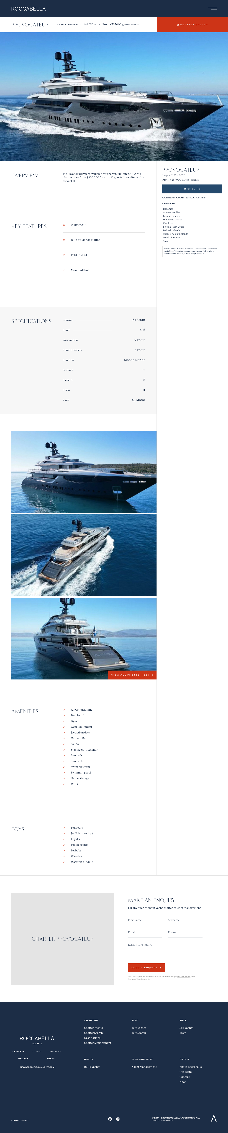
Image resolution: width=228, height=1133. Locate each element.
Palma (23, 1058)
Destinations (92, 1038)
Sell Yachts (186, 1028)
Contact (185, 1077)
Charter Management (97, 1043)
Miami (51, 1058)
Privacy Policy (183, 976)
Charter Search (93, 1033)
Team (183, 1033)
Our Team (186, 1072)
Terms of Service (136, 979)
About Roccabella (191, 1067)
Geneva (56, 1051)
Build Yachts (92, 1067)
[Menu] (212, 8)
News (183, 1082)
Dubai (37, 1051)
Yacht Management (144, 1067)
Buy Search (139, 1033)
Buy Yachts (139, 1028)
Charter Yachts (93, 1028)
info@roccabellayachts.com (37, 1067)
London (18, 1051)
